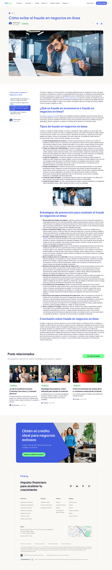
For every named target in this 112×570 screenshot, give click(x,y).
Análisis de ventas (24, 516)
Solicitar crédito (101, 3)
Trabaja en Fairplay (74, 510)
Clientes (37, 3)
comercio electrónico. (70, 98)
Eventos (71, 507)
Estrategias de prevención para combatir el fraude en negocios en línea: (19, 108)
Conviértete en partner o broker (60, 511)
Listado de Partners (61, 505)
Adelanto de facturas (25, 513)
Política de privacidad (66, 543)
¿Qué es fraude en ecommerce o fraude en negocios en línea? (19, 99)
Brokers (58, 507)
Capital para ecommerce (26, 502)
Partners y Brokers (55, 3)
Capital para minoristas (26, 507)
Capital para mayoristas (26, 510)
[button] (20, 3)
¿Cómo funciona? (73, 516)
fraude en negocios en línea (49, 116)
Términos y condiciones (25, 543)
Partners (58, 502)
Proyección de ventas (46, 505)
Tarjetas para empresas (26, 518)
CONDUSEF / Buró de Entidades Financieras (34, 555)
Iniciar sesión (90, 3)
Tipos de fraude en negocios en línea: (19, 103)
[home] (8, 3)
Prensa (70, 513)
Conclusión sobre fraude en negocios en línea (18, 112)
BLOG (13, 13)
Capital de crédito (45, 502)
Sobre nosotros (73, 502)
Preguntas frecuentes (46, 507)
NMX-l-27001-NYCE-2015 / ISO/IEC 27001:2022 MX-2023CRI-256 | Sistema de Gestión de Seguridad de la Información (61, 559)
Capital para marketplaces (27, 505)
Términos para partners (39, 543)
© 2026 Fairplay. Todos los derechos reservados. (58, 555)
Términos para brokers (53, 543)
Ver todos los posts (93, 356)
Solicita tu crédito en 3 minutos (34, 454)
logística (45, 238)
